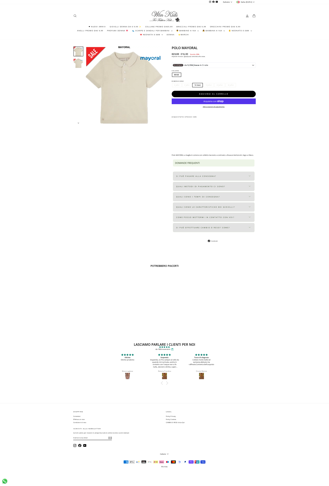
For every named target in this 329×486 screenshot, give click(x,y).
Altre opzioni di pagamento (214, 107)
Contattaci (76, 416)
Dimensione (178, 81)
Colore (175, 70)
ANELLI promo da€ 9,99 (90, 30)
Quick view (95, 315)
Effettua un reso (79, 419)
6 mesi (176, 85)
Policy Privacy (171, 416)
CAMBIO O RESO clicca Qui (175, 422)
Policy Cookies (171, 419)
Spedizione (187, 56)
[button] (162, 383)
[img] (164, 347)
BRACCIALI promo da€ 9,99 (191, 26)
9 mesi (187, 85)
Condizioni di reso (79, 422)
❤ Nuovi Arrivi (97, 26)
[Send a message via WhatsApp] (4, 481)
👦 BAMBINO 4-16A (186, 30)
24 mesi (220, 85)
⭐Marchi (183, 34)
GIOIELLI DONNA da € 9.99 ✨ (125, 26)
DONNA (170, 34)
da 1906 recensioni (163, 349)
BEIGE (176, 75)
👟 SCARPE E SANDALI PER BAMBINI (151, 30)
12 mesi (197, 85)
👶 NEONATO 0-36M (239, 30)
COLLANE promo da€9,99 (159, 26)
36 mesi (231, 85)
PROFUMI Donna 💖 (117, 30)
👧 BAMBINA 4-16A (213, 30)
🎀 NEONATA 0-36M (150, 34)
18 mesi (208, 85)
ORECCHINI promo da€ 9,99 (225, 26)
